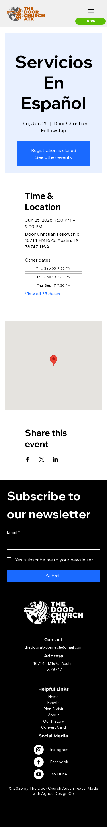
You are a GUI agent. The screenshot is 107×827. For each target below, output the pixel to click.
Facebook (59, 761)
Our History (53, 721)
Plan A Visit (53, 708)
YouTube (59, 774)
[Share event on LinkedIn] (55, 459)
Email (13, 532)
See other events (53, 157)
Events (53, 702)
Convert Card (53, 727)
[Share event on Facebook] (27, 459)
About (53, 714)
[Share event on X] (41, 459)
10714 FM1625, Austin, (53, 663)
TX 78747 (53, 669)
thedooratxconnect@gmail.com (53, 647)
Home (53, 696)
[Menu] (91, 11)
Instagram (59, 749)
